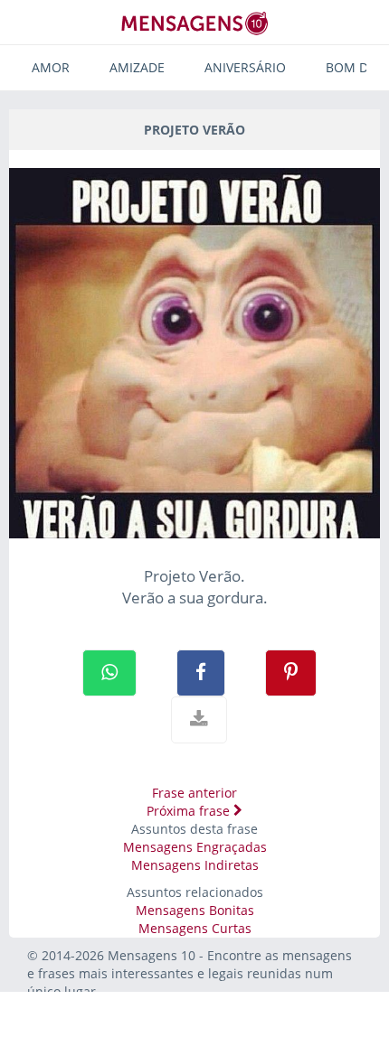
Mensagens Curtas (194, 928)
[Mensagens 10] (194, 23)
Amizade (137, 67)
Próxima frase (190, 810)
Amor (51, 67)
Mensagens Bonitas (195, 910)
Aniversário (245, 67)
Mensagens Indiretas (195, 865)
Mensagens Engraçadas (195, 846)
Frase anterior (194, 792)
